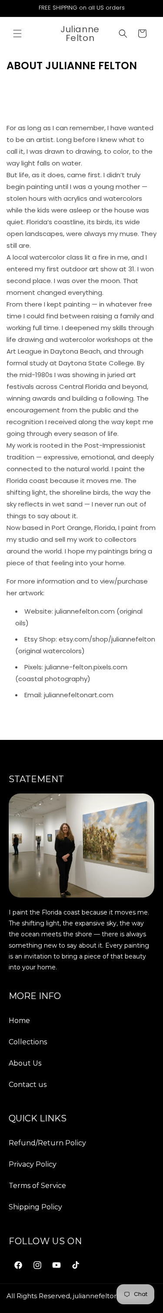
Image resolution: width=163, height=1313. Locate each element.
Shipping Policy (35, 1207)
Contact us (28, 1084)
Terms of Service (37, 1185)
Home (19, 1020)
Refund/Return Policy (47, 1143)
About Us (25, 1063)
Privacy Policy (33, 1164)
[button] (17, 33)
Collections (28, 1042)
